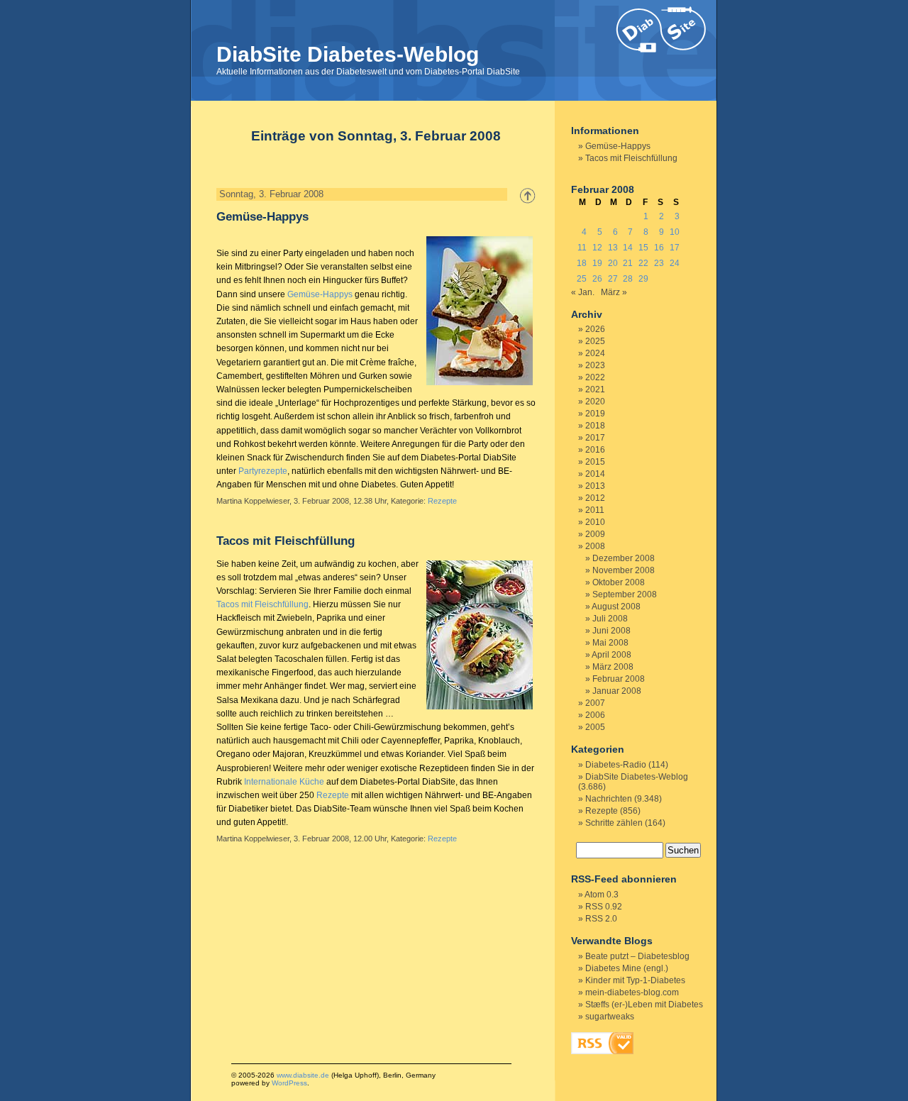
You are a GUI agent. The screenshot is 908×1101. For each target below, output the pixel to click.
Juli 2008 (610, 619)
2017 (595, 438)
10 (675, 232)
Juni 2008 (611, 631)
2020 (595, 401)
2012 (595, 498)
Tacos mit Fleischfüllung (285, 541)
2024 (595, 353)
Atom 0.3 (602, 895)
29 (643, 279)
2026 (595, 329)
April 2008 (611, 655)
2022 (595, 377)
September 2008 (624, 594)
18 (582, 263)
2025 (595, 341)
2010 (595, 522)
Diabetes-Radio (615, 765)
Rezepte (442, 501)
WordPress (289, 1083)
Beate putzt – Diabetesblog (637, 956)
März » (614, 292)
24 (675, 263)
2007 (595, 703)
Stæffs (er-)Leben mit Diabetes (644, 1004)
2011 (594, 510)
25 (582, 279)
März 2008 (612, 667)
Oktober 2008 (618, 582)
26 (597, 279)
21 (628, 263)
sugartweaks (609, 1017)
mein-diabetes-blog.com (632, 992)
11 (582, 248)
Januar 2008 (616, 691)
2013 (595, 486)
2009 (595, 534)
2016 (595, 450)
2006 (595, 715)
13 (613, 248)
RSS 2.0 (601, 919)
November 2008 (623, 570)
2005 (595, 727)
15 (643, 248)
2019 (595, 414)
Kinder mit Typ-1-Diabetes (635, 980)
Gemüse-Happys (262, 216)
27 (613, 279)
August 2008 (616, 607)
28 (628, 279)
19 (597, 263)
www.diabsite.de (303, 1075)
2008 (595, 546)
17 (675, 248)
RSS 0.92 (603, 907)
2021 (595, 389)
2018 (595, 426)
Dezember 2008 (623, 558)
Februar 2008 (618, 679)
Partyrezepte (262, 471)
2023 (595, 365)
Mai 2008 (610, 643)
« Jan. (582, 292)
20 (613, 263)
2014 (595, 474)
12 (597, 248)
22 (643, 263)
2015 (595, 462)
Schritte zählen (614, 823)
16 (659, 248)
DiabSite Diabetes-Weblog (347, 54)
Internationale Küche (284, 782)
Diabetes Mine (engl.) (626, 968)
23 (659, 263)
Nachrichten (608, 799)
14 (628, 248)
